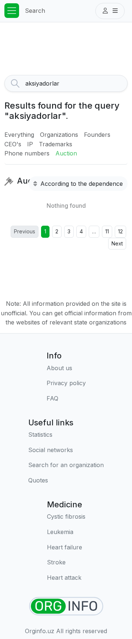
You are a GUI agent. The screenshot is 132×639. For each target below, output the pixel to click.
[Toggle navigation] (11, 10)
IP (30, 144)
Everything (19, 134)
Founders (97, 134)
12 (120, 231)
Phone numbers (27, 153)
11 (107, 231)
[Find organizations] (66, 606)
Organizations (59, 134)
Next (117, 243)
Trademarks (55, 144)
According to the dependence (80, 183)
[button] (110, 11)
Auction (66, 153)
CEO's (12, 144)
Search (35, 10)
